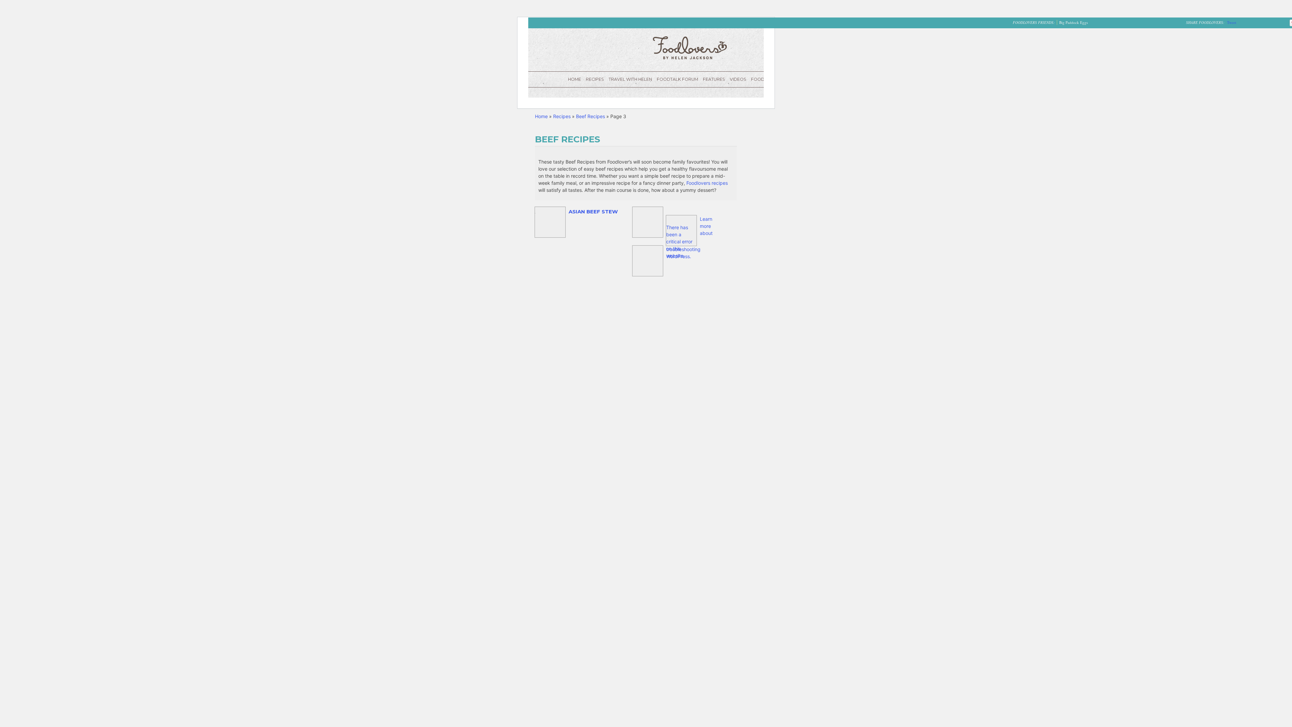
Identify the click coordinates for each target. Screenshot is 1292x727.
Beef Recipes (590, 116)
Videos (738, 79)
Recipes (595, 79)
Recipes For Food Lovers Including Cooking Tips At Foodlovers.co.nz (690, 48)
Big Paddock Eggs (1073, 22)
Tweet (1231, 22)
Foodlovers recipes (707, 183)
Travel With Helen (630, 79)
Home (574, 79)
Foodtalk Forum (677, 79)
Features (714, 79)
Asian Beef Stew (593, 211)
